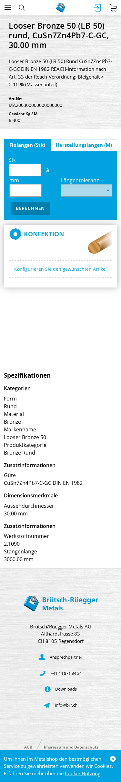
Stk (12, 160)
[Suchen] (22, 7)
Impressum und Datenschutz (71, 746)
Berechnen (30, 208)
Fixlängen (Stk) (27, 145)
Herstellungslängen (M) (84, 145)
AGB (28, 746)
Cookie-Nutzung (82, 773)
